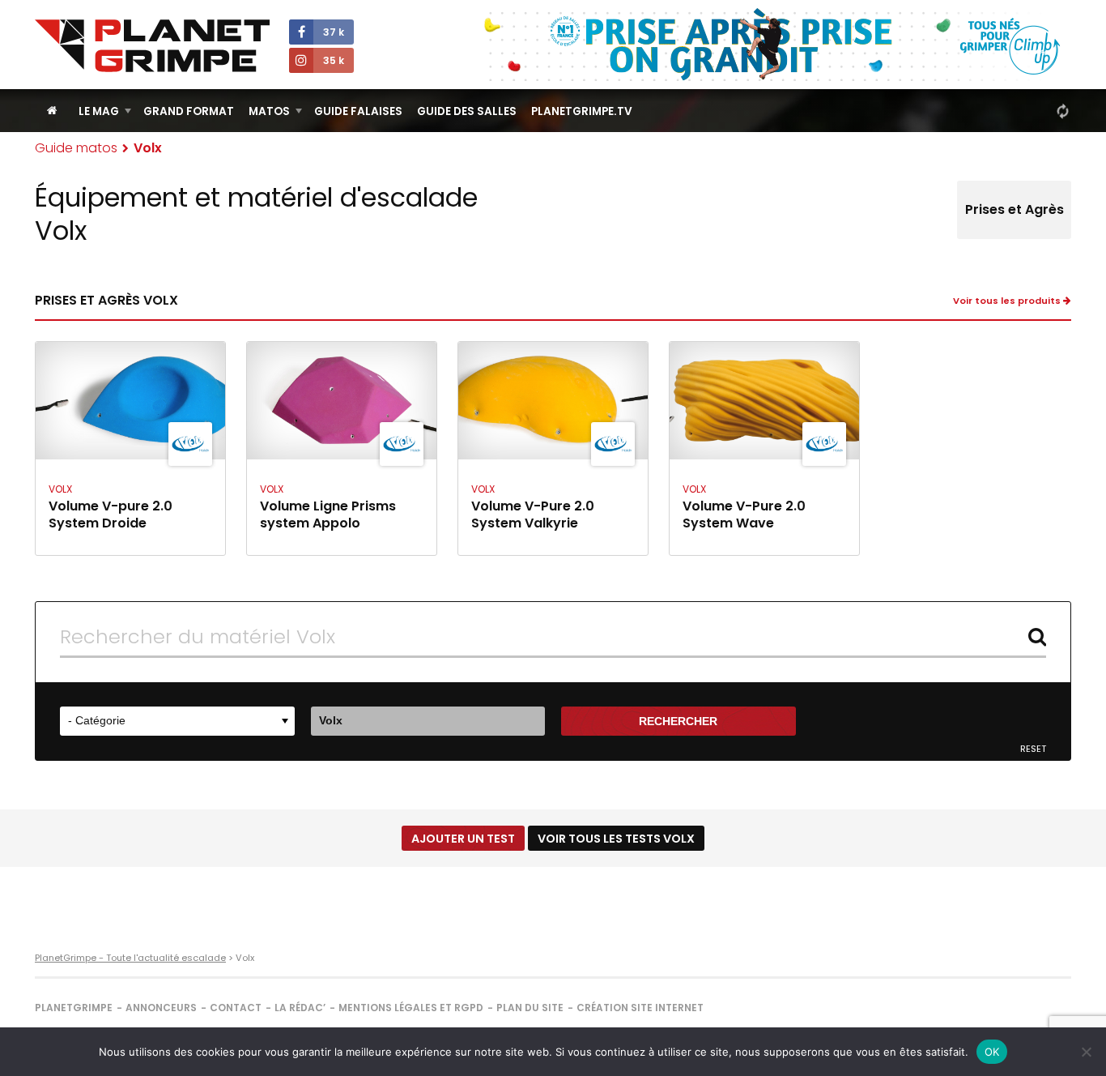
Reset (1033, 749)
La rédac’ (299, 1007)
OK (992, 1051)
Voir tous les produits (1008, 301)
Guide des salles (467, 111)
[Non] (1086, 1052)
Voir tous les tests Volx (616, 838)
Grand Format (188, 111)
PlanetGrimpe (74, 1007)
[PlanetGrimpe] (152, 45)
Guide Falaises (358, 111)
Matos (269, 111)
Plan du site (530, 1007)
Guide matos (76, 148)
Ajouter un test (463, 838)
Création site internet (640, 1007)
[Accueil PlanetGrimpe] (52, 110)
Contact (236, 1007)
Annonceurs (161, 1007)
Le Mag (99, 111)
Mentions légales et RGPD (410, 1007)
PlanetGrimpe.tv (581, 111)
